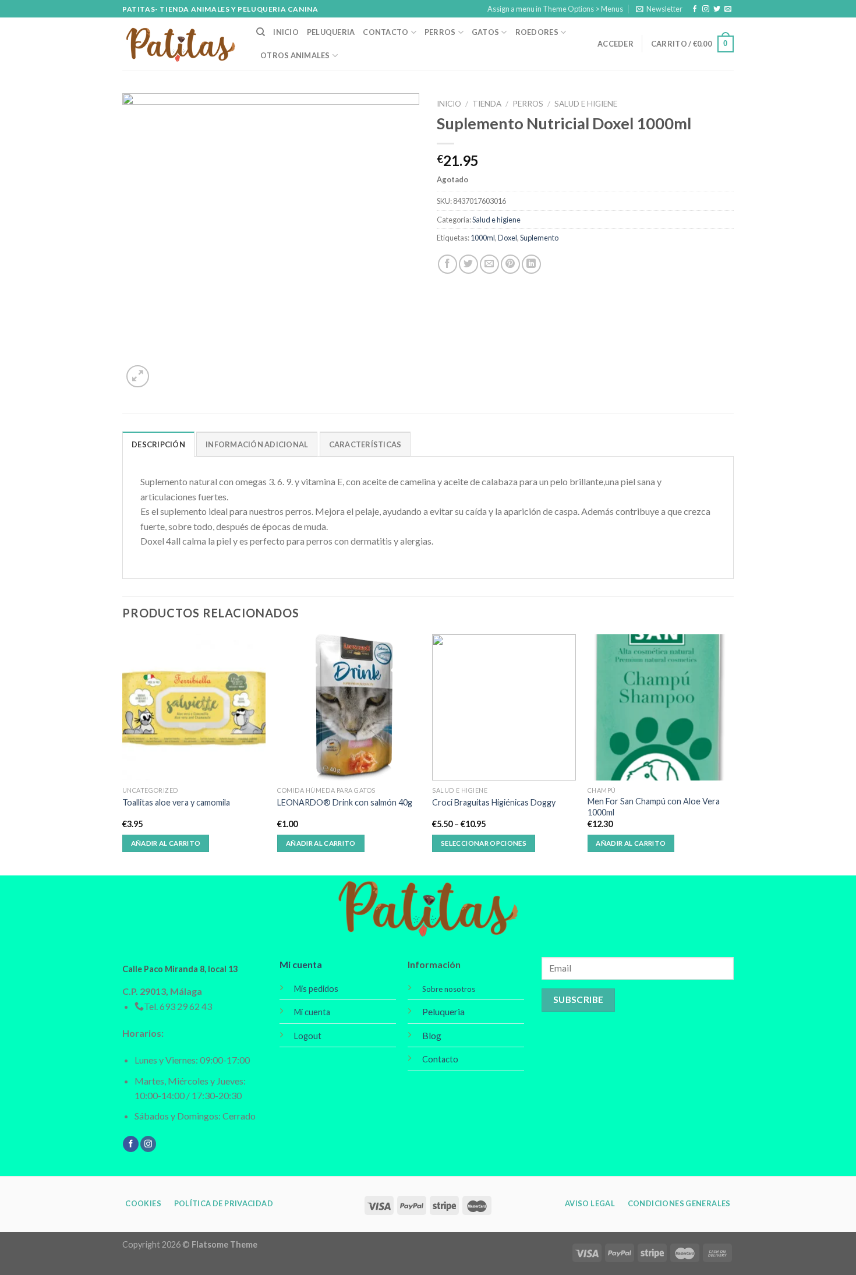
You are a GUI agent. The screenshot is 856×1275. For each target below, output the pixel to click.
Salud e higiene (585, 103)
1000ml (483, 237)
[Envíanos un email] (727, 9)
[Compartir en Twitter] (468, 264)
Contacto (385, 32)
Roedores (536, 32)
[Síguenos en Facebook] (694, 9)
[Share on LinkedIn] (531, 264)
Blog (431, 1035)
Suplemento (539, 237)
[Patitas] (180, 43)
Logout (307, 1036)
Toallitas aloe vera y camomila (176, 802)
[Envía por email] (489, 264)
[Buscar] (260, 32)
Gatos (485, 32)
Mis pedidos (316, 989)
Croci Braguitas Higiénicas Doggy (494, 802)
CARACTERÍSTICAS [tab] (365, 444)
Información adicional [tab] (257, 444)
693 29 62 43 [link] (186, 1006)
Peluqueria (331, 32)
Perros (440, 32)
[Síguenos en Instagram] (705, 9)
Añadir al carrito (166, 843)
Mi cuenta (301, 964)
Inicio (286, 32)
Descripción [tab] (158, 444)
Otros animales (295, 55)
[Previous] (123, 753)
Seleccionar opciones (483, 843)
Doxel (507, 237)
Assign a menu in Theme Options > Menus (555, 8)
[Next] (730, 753)
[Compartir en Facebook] (447, 264)
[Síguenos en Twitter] (716, 9)
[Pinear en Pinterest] (510, 264)
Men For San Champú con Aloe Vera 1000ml (654, 806)
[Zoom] (137, 376)
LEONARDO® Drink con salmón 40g (344, 802)
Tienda (486, 103)
